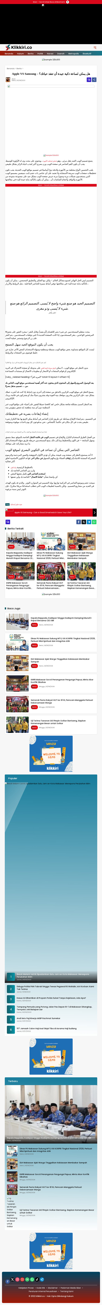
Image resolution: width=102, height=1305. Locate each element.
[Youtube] (22, 1279)
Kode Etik (41, 1288)
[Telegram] (89, 522)
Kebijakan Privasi (26, 1288)
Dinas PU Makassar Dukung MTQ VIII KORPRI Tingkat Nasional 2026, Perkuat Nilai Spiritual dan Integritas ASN (50, 556)
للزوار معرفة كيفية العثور (48, 368)
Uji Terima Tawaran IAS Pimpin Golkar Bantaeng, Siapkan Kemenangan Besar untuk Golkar (81, 586)
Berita (11, 547)
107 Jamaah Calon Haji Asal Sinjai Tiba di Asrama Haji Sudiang (46, 1028)
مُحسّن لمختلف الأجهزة (50, 161)
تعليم (17, 504)
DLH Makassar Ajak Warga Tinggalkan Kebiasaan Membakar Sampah (80, 555)
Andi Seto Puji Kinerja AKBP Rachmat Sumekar (38, 1018)
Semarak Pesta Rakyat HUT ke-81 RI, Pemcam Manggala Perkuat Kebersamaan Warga (50, 586)
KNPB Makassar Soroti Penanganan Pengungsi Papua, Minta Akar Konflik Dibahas (18, 586)
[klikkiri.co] (18, 47)
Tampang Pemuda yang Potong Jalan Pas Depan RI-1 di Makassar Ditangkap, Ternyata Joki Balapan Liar (54, 1008)
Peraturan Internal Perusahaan (43, 1291)
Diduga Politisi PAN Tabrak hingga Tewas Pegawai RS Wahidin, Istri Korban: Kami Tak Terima (55, 988)
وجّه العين (13, 467)
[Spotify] (27, 1279)
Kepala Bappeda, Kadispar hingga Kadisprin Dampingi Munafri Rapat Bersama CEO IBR (20, 556)
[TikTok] (37, 1279)
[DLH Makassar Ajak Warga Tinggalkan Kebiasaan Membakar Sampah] (81, 541)
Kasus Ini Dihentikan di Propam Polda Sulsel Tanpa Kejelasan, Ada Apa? (51, 998)
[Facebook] (78, 522)
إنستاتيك (12, 504)
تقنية (20, 504)
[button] (95, 47)
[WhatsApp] (94, 522)
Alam (14, 79)
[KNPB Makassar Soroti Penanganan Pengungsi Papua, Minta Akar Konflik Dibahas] (20, 571)
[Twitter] (84, 522)
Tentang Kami (66, 1291)
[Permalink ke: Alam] (9, 79)
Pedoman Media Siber (71, 1288)
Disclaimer (53, 1288)
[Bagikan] (94, 79)
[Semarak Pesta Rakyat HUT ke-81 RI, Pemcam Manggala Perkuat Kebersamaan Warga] (51, 571)
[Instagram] (17, 1279)
